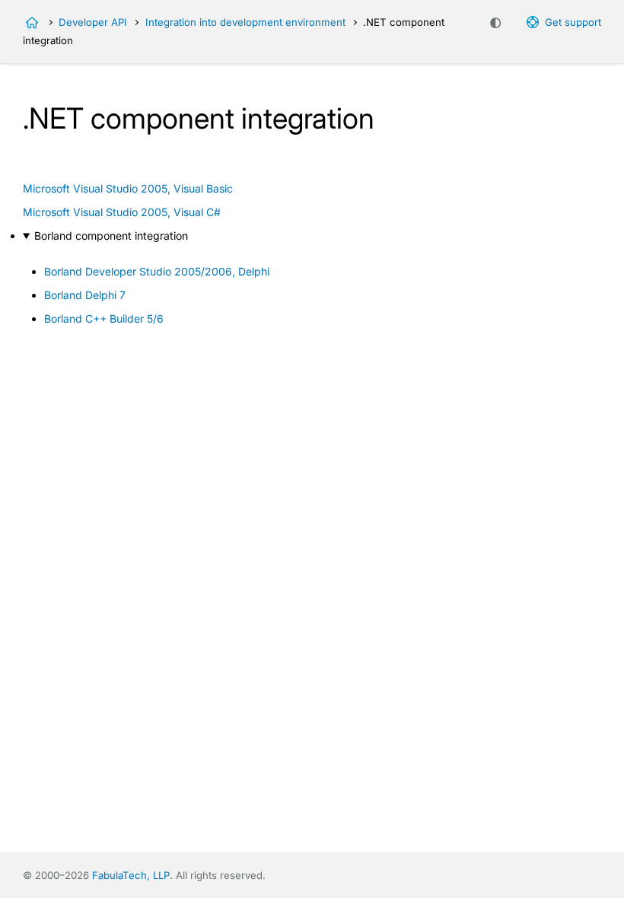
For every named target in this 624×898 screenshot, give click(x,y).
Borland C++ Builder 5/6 (104, 318)
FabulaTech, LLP (131, 875)
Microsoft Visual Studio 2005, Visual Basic (128, 188)
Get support (573, 22)
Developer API (93, 22)
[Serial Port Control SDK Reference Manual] (32, 23)
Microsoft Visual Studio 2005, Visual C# (122, 211)
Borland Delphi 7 (85, 294)
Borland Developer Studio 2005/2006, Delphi (156, 271)
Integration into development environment (245, 22)
